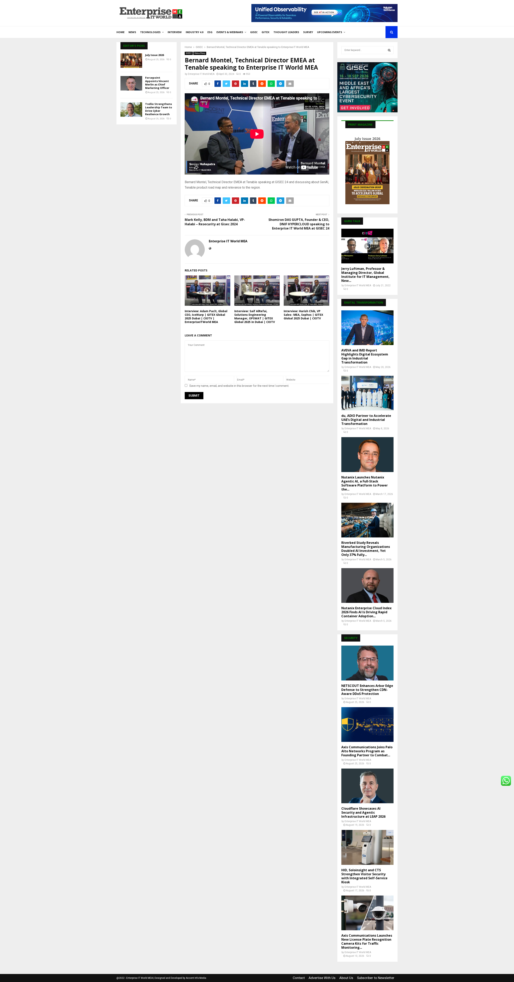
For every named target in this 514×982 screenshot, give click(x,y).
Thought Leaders (286, 32)
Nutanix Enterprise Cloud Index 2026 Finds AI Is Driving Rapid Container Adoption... (366, 612)
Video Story (199, 53)
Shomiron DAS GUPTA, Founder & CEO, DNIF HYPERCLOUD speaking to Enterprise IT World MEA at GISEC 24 (298, 224)
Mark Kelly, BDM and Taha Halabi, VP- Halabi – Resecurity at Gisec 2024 (215, 221)
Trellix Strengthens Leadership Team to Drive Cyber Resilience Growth (158, 109)
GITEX (265, 32)
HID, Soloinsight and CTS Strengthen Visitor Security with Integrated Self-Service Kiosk (364, 876)
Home (120, 32)
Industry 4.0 (194, 32)
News (132, 32)
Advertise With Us (322, 978)
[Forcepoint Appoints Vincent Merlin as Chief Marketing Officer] (131, 83)
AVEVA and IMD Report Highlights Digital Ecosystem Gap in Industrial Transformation (364, 356)
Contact (299, 978)
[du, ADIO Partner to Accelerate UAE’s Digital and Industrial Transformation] (367, 393)
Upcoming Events (329, 32)
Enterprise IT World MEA (201, 74)
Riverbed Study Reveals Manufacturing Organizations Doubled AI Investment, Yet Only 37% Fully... (365, 548)
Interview (175, 32)
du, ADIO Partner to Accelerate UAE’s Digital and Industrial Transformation (366, 419)
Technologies (150, 32)
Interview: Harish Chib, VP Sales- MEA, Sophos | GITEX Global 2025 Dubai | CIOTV (303, 314)
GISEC (254, 32)
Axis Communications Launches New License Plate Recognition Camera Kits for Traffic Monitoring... (366, 941)
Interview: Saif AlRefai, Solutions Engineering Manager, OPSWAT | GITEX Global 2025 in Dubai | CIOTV (254, 316)
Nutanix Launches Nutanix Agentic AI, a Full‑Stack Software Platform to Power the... (364, 483)
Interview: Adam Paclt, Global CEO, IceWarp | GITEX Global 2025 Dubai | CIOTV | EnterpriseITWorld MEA (206, 316)
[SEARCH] (389, 50)
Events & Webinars (229, 32)
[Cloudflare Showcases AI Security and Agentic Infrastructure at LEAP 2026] (367, 786)
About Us (346, 978)
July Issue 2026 (154, 55)
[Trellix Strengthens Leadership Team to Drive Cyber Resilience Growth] (131, 109)
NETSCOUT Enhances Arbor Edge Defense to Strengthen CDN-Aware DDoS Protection (367, 689)
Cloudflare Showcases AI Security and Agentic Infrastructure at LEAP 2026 (363, 812)
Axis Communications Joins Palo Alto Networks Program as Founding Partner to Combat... (367, 751)
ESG (209, 32)
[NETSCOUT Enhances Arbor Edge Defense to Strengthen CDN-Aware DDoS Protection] (367, 663)
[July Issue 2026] (131, 60)
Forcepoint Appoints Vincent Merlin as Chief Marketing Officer (157, 83)
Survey (308, 32)
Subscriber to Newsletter (375, 978)
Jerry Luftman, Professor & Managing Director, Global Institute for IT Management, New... (365, 274)
